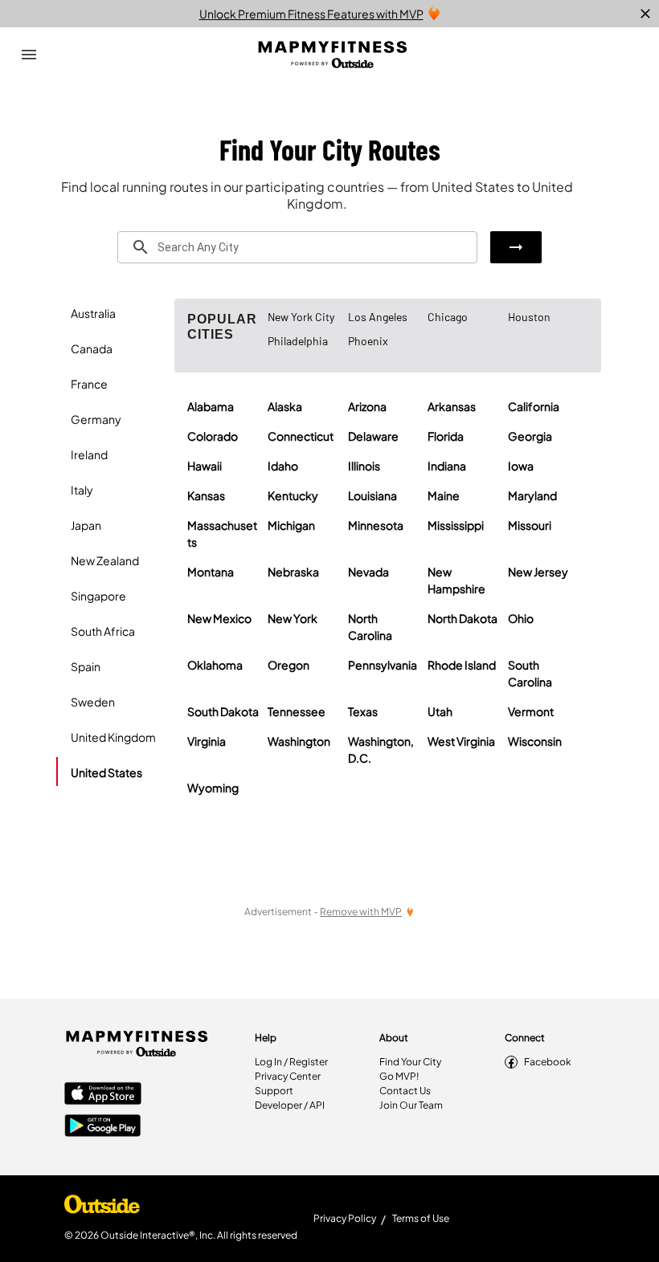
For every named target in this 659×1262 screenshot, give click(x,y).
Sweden (93, 701)
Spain (85, 666)
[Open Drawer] (29, 54)
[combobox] (297, 247)
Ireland (89, 454)
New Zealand (105, 560)
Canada (92, 348)
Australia (93, 313)
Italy (82, 489)
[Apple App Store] (102, 1095)
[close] (645, 13)
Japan (86, 525)
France (89, 384)
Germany (96, 419)
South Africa (103, 631)
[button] (516, 247)
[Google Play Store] (102, 1127)
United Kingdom (113, 737)
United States (106, 772)
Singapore (98, 595)
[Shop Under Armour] (102, 1208)
